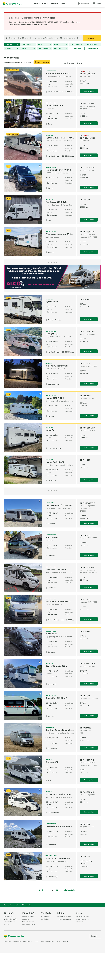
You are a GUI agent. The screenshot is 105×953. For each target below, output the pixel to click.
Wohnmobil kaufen (10, 919)
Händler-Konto (46, 916)
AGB (36, 941)
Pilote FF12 (51, 633)
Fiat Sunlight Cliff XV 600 (58, 170)
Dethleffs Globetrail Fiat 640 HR (62, 826)
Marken (6, 924)
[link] (18, 44)
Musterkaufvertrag (82, 919)
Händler (64, 4)
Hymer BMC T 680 (55, 398)
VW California (52, 537)
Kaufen (37, 4)
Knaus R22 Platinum (56, 569)
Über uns (7, 941)
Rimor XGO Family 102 (57, 366)
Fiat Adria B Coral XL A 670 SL (60, 794)
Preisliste (25, 919)
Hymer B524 (52, 301)
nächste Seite (69, 890)
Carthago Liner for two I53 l (59, 505)
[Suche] (30, 4)
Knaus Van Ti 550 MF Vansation (61, 858)
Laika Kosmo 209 (54, 105)
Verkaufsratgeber (28, 922)
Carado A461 (52, 762)
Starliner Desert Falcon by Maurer (62, 730)
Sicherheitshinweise (47, 941)
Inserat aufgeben (28, 916)
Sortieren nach (69, 63)
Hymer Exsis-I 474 (55, 462)
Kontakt (65, 941)
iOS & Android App (82, 916)
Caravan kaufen (9, 922)
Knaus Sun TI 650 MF (56, 698)
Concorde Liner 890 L (56, 666)
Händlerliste (45, 919)
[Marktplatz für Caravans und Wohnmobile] (12, 3)
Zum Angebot (89, 91)
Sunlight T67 (52, 333)
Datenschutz (27, 941)
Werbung (79, 922)
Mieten (45, 4)
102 (56, 890)
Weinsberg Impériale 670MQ (60, 234)
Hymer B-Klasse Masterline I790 (62, 138)
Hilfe (58, 941)
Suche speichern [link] (43, 62)
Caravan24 (8, 905)
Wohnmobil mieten (64, 916)
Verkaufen (54, 4)
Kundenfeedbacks (28, 924)
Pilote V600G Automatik (58, 73)
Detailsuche (8, 916)
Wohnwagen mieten (64, 919)
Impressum (17, 941)
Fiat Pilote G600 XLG (56, 202)
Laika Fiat (50, 430)
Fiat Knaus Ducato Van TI (58, 601)
